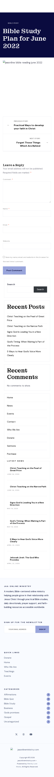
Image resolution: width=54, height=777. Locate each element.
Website (6, 241)
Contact (11, 421)
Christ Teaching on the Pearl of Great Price (25, 469)
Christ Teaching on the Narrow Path (25, 326)
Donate (10, 437)
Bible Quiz (9, 699)
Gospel (7, 717)
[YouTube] (31, 734)
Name (6, 209)
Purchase (11, 454)
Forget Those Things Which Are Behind (28, 142)
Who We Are (13, 429)
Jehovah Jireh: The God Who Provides (24, 558)
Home (10, 397)
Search (11, 284)
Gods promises (11, 712)
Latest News (15, 461)
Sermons (11, 446)
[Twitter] (16, 734)
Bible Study (13, 23)
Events (10, 413)
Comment (8, 179)
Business (8, 708)
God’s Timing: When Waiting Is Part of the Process (28, 522)
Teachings (9, 671)
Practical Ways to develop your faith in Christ (29, 125)
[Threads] (23, 734)
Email (6, 225)
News (10, 405)
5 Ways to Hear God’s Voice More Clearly (26, 540)
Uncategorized (11, 721)
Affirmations (10, 694)
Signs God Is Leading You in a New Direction (27, 503)
